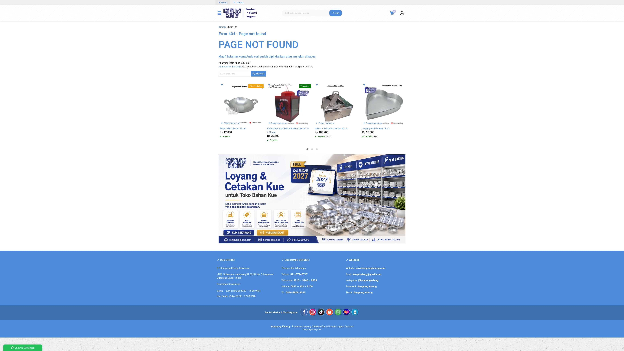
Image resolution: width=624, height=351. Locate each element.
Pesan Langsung (231, 123)
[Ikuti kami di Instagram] (312, 313)
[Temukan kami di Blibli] (354, 313)
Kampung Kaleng (363, 292)
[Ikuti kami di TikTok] (321, 313)
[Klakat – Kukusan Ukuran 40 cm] (336, 103)
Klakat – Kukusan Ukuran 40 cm (331, 128)
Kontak (240, 2)
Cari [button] (336, 13)
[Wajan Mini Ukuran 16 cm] (241, 103)
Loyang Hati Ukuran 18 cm (376, 128)
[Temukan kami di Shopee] (329, 313)
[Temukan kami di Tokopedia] (338, 313)
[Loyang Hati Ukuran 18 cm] (383, 103)
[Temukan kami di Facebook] (304, 313)
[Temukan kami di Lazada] (346, 313)
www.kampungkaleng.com (370, 268)
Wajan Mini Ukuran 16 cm (233, 128)
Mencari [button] (259, 73)
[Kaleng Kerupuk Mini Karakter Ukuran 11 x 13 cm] (288, 103)
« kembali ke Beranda (230, 66)
